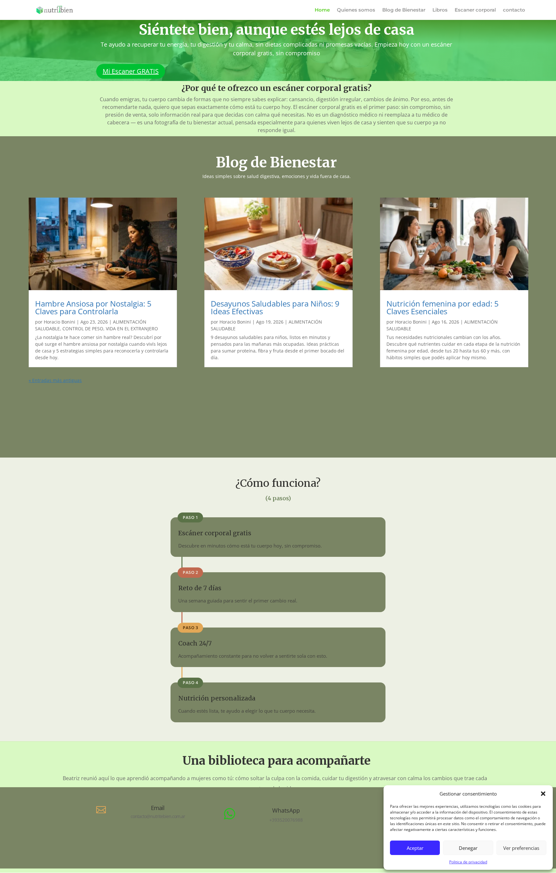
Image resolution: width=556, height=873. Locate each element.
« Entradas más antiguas (55, 380)
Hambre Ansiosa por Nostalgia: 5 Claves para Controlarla (93, 307)
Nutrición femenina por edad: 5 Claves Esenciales (442, 307)
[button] (543, 793)
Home (322, 10)
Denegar (468, 848)
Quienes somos (356, 10)
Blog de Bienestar (403, 10)
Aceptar (415, 848)
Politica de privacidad (468, 862)
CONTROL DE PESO (82, 328)
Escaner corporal (475, 10)
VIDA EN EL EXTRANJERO (132, 328)
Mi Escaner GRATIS (131, 71)
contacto (514, 10)
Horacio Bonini (59, 322)
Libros (440, 10)
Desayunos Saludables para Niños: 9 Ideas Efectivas (275, 307)
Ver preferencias (521, 848)
